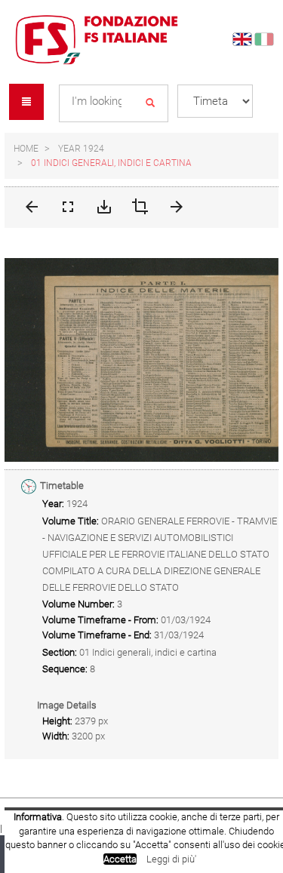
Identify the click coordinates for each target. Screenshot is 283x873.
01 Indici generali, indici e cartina (111, 163)
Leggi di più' (171, 859)
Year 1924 (81, 148)
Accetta (120, 859)
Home (26, 148)
